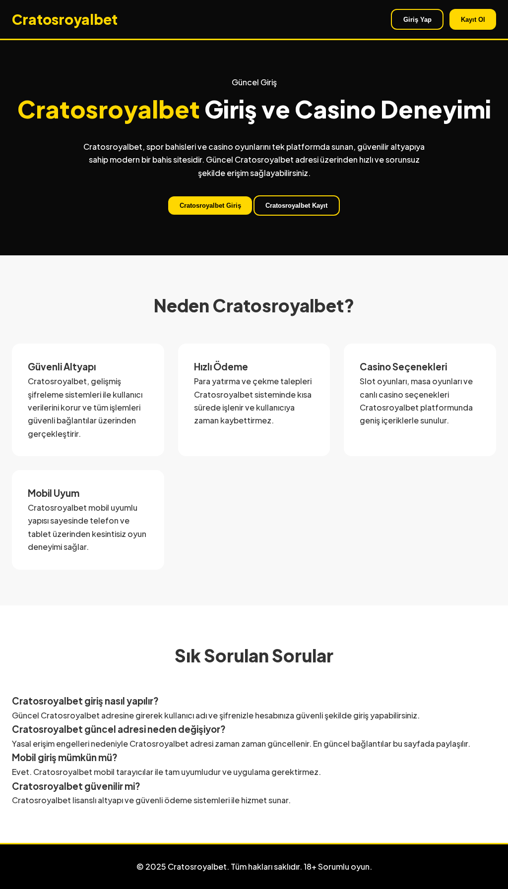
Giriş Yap (417, 19)
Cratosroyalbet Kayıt (296, 205)
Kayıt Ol (473, 19)
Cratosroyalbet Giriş (210, 205)
